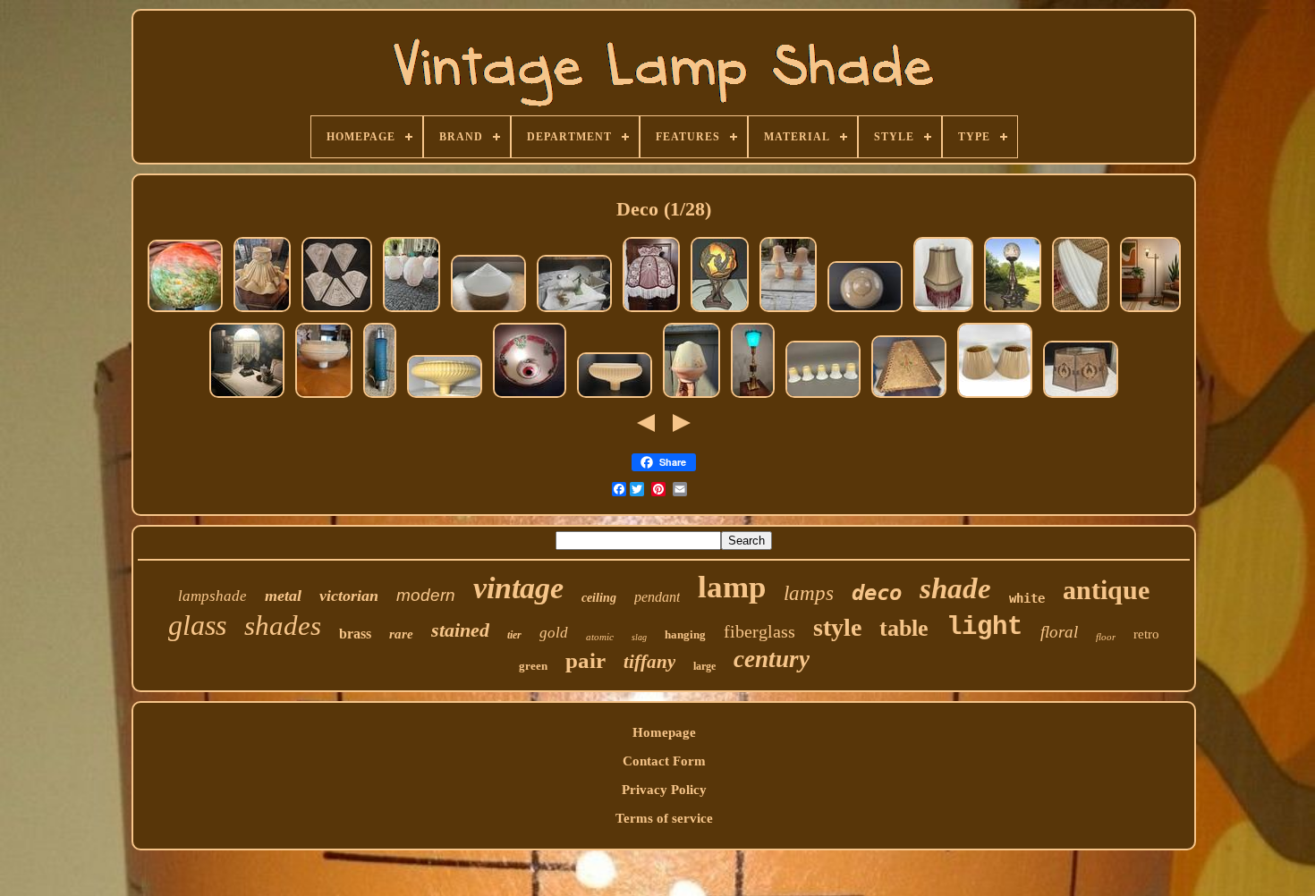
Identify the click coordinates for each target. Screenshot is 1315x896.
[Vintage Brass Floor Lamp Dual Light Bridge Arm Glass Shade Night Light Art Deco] (1150, 311)
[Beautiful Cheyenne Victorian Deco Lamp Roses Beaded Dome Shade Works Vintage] (247, 397)
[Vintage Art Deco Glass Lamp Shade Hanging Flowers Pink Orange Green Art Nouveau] (691, 397)
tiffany (649, 661)
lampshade (212, 595)
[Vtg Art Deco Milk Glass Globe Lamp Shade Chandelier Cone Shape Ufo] (488, 311)
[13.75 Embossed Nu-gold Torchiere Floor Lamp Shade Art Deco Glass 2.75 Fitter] (614, 397)
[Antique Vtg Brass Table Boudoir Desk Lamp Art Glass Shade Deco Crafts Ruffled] (752, 397)
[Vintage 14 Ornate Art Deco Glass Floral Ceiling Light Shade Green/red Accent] (529, 397)
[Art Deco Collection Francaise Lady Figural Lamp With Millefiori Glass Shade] (1012, 311)
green (533, 665)
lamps (809, 593)
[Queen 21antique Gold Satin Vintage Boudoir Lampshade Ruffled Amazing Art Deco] (262, 311)
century (772, 659)
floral (1059, 631)
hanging (685, 634)
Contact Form (664, 761)
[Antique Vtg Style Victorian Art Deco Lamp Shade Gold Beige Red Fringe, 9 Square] (943, 311)
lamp (732, 587)
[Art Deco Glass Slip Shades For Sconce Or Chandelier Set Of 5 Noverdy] (337, 311)
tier (514, 635)
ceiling (598, 597)
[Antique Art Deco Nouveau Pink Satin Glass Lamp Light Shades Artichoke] (411, 311)
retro (1146, 634)
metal (283, 595)
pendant (657, 596)
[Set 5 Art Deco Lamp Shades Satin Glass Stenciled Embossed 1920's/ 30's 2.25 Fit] (823, 397)
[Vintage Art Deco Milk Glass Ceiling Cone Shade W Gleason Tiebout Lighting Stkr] (1080, 311)
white (1027, 598)
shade (955, 588)
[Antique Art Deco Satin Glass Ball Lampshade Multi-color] (185, 311)
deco (877, 592)
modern (425, 595)
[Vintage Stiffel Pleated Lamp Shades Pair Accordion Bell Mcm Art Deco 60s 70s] (995, 397)
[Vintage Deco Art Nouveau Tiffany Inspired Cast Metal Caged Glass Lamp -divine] (719, 311)
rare (401, 634)
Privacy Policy (664, 789)
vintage (518, 587)
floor (1106, 636)
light (984, 627)
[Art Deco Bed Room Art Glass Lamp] (380, 397)
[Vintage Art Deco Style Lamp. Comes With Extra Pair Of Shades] (574, 311)
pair (585, 660)
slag (639, 637)
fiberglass (759, 631)
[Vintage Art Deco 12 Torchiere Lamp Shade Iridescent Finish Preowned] (324, 397)
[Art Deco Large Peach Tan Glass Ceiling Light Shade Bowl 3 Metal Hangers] (865, 311)
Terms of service (664, 818)
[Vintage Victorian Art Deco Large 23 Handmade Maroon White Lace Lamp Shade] (651, 311)
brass (355, 633)
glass (197, 625)
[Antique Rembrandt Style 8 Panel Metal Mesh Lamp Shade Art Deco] (1080, 397)
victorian (348, 595)
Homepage (664, 732)
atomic (600, 636)
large (704, 666)
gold (553, 632)
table (904, 628)
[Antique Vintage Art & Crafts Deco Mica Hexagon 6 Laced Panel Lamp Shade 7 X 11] (909, 397)
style (837, 627)
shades (282, 625)
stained (460, 630)
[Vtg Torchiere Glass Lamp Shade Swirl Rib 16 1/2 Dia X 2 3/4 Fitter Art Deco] (444, 397)
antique (1106, 589)
